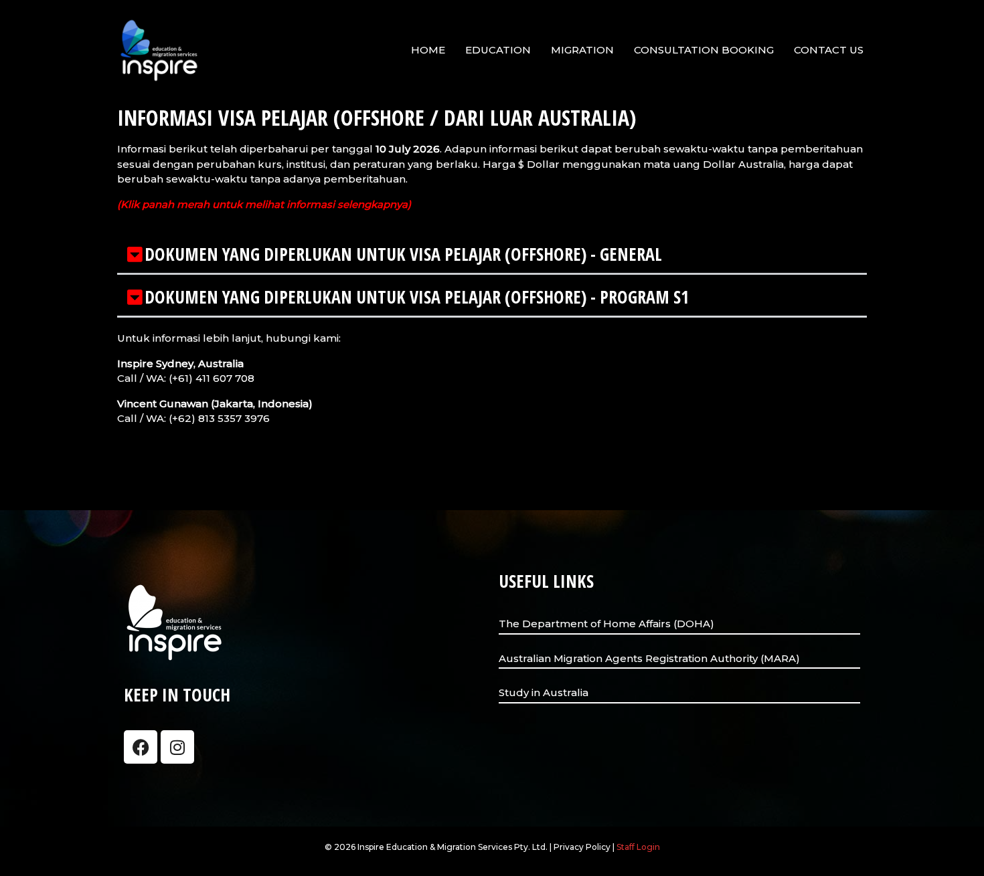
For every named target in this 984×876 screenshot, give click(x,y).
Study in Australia (543, 692)
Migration (582, 49)
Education (498, 49)
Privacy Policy (582, 847)
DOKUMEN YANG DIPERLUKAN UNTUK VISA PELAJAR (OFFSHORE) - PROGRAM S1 (417, 297)
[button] (492, 255)
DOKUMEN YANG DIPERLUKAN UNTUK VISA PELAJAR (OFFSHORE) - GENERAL (403, 254)
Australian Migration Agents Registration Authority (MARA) (649, 658)
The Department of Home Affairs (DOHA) (606, 623)
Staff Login (638, 847)
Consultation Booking (704, 49)
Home (428, 49)
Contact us (829, 49)
